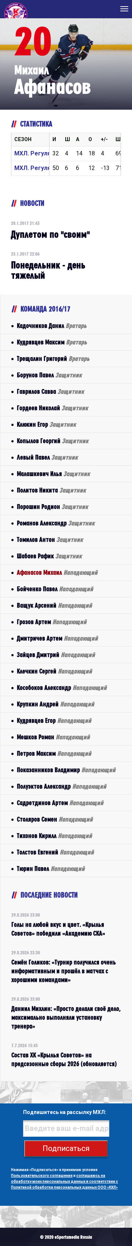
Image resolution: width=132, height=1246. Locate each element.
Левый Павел (47, 457)
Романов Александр (56, 523)
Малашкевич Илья (53, 473)
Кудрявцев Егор (54, 720)
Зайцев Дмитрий (56, 654)
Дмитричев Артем (57, 638)
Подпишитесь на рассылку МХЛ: (64, 1112)
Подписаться (66, 1148)
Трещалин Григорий (53, 358)
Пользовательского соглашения (42, 1176)
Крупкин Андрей (55, 704)
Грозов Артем (52, 621)
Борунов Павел (49, 374)
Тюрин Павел (51, 868)
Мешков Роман (53, 736)
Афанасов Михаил (57, 572)
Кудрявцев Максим (52, 342)
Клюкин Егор (46, 424)
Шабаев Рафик (49, 555)
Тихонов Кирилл (54, 835)
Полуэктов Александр (61, 786)
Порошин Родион (52, 506)
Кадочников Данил (52, 325)
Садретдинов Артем (60, 802)
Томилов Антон (50, 539)
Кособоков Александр (62, 687)
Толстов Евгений (55, 852)
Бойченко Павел (55, 588)
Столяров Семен (55, 819)
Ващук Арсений (54, 605)
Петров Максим (54, 753)
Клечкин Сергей (54, 671)
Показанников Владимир (66, 769)
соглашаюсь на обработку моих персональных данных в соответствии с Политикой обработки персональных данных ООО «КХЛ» (64, 1181)
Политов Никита (51, 490)
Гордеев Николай (52, 407)
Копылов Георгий (52, 440)
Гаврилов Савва (50, 391)
